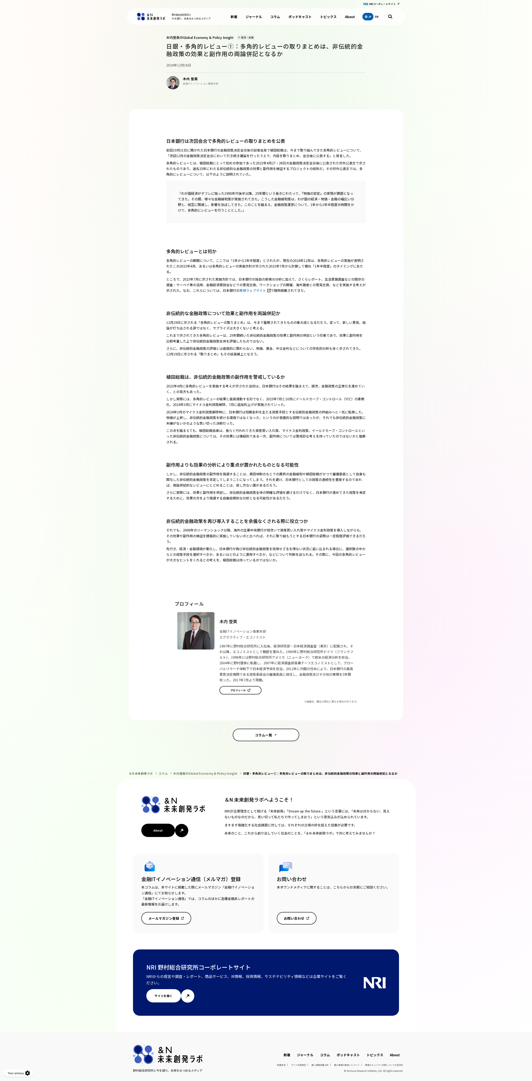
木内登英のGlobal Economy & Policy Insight (205, 773)
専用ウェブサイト (252, 290)
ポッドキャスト (300, 16)
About (350, 16)
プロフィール (238, 690)
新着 (234, 16)
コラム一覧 (263, 734)
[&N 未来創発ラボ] (151, 16)
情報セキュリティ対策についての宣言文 (384, 1064)
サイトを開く (164, 996)
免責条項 (281, 1064)
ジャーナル (254, 16)
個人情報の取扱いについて (347, 1064)
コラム (275, 16)
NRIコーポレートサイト (382, 4)
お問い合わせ (294, 918)
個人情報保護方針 (320, 1064)
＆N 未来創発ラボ (141, 773)
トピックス (328, 16)
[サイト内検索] (390, 17)
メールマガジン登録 (163, 918)
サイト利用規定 (298, 1064)
